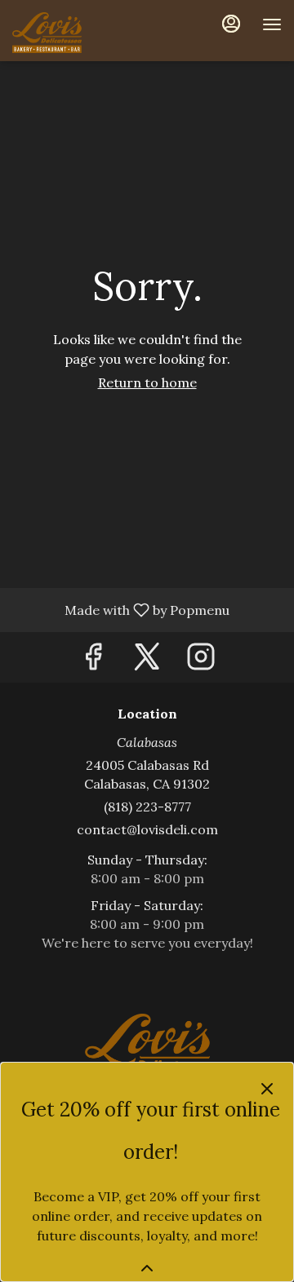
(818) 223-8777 (147, 806)
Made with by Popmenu (120, 609)
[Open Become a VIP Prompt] (147, 1268)
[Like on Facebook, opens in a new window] (93, 661)
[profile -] (231, 23)
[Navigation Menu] (272, 24)
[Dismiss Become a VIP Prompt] (267, 1088)
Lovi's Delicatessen (147, 1050)
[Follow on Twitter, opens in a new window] (147, 661)
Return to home (147, 382)
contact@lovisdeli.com (147, 829)
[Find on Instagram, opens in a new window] (201, 661)
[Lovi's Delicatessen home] (85, 32)
